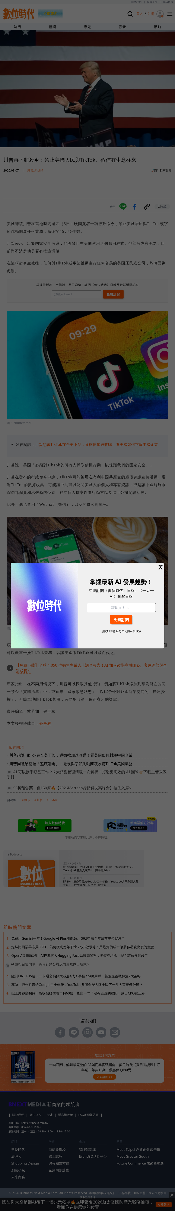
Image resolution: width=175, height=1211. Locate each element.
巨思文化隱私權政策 (128, 631)
